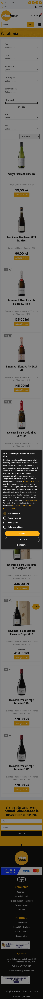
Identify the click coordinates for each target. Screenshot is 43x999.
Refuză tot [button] (22, 539)
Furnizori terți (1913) (31, 481)
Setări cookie (17, 505)
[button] (21, 545)
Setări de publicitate (30, 500)
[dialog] (21, 499)
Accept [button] (22, 533)
